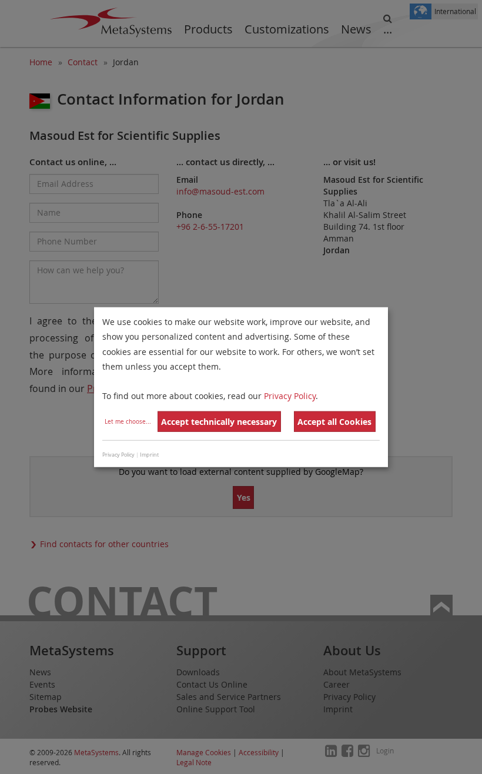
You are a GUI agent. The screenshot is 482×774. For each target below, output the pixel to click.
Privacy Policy (290, 395)
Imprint (149, 454)
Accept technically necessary (219, 421)
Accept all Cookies (334, 421)
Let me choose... (128, 421)
